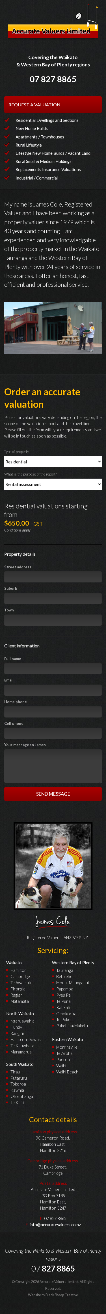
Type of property (16, 451)
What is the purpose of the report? (30, 474)
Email (9, 680)
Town (9, 610)
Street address (17, 567)
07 (53, 79)
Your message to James (25, 745)
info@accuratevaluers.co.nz (55, 1224)
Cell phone (13, 723)
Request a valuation (34, 104)
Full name (12, 658)
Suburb (10, 588)
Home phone (15, 701)
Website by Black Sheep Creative (53, 1295)
